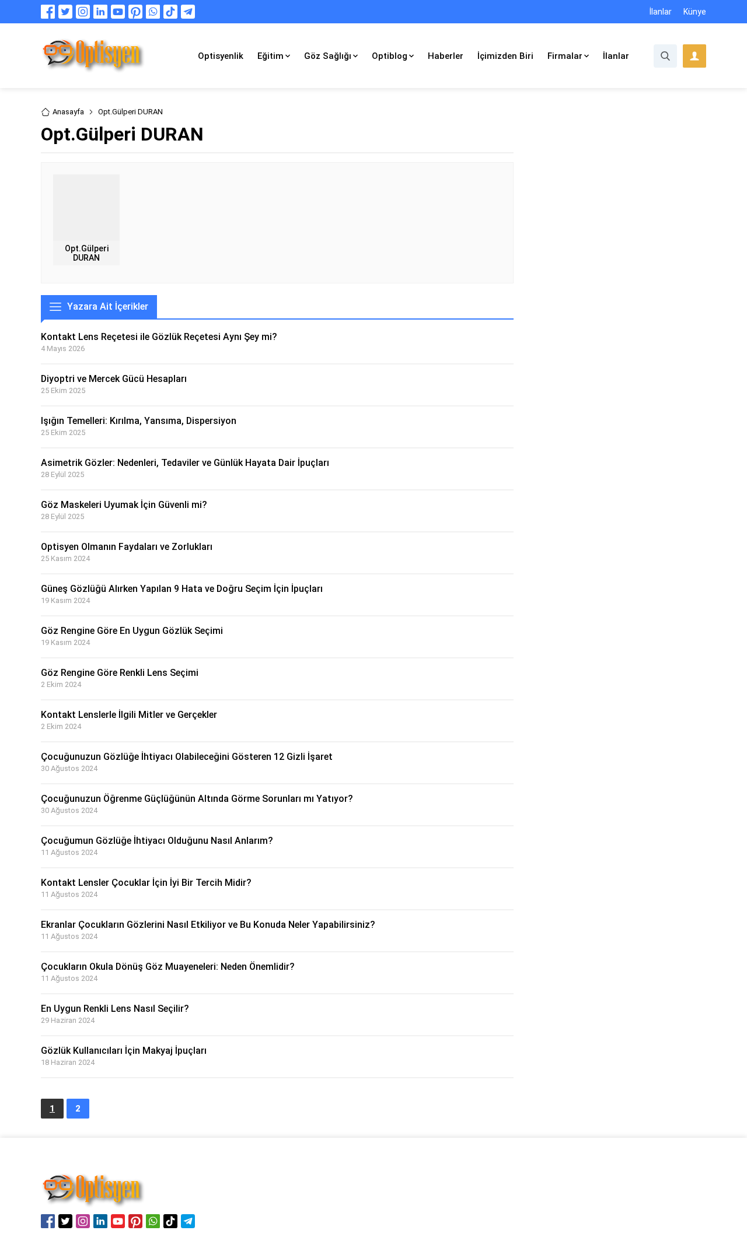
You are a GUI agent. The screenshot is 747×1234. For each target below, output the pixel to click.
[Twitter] (65, 12)
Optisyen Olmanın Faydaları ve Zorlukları (126, 546)
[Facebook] (48, 12)
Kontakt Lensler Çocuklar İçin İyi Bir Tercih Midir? (146, 882)
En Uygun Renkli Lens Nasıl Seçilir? (115, 1008)
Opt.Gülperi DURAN (87, 253)
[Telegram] (188, 12)
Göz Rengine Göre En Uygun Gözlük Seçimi (132, 630)
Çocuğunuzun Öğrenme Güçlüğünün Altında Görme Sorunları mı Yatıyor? (197, 798)
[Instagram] (83, 12)
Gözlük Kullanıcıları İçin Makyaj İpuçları (124, 1050)
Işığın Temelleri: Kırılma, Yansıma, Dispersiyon (138, 420)
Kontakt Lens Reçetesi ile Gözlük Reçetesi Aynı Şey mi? (159, 336)
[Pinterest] (135, 12)
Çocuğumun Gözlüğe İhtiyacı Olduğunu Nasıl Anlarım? (157, 840)
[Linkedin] (100, 12)
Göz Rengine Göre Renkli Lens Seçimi (119, 672)
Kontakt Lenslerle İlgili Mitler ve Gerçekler (129, 714)
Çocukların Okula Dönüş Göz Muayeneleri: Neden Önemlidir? (168, 966)
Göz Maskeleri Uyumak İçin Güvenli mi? (124, 504)
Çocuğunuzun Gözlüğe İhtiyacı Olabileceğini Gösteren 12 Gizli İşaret (187, 756)
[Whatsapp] (153, 12)
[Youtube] (118, 12)
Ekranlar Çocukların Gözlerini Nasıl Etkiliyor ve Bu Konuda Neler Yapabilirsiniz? (208, 924)
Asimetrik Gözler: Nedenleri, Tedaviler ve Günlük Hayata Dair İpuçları (185, 462)
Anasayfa (68, 111)
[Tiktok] (170, 12)
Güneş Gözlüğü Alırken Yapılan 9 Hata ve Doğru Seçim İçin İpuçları (182, 588)
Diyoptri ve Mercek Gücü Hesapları (114, 378)
